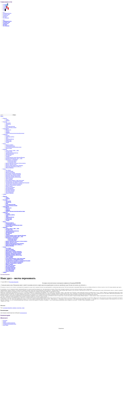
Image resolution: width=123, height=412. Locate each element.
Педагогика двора (12, 162)
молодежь (19, 307)
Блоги (4, 168)
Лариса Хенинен (9, 178)
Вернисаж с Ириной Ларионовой (13, 175)
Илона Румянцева (9, 193)
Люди (7, 137)
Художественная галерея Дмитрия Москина (15, 157)
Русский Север (6, 14)
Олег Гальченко (9, 179)
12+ (4, 12)
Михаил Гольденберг (10, 172)
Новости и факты (9, 144)
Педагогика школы (12, 160)
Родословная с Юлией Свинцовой (13, 173)
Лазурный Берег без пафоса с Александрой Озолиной (17, 182)
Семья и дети (8, 140)
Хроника (8, 120)
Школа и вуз (8, 129)
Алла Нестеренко (9, 171)
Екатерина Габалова (10, 190)
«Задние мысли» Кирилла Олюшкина (14, 183)
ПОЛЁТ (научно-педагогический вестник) (15, 133)
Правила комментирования (9, 322)
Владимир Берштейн (10, 189)
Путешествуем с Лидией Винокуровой (14, 181)
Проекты (5, 149)
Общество (5, 134)
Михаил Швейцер (10, 167)
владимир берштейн (7, 307)
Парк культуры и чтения (11, 127)
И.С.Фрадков (6, 17)
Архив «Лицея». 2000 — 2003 (12, 150)
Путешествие (8, 141)
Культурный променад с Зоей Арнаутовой (15, 180)
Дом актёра (8, 122)
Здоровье (8, 156)
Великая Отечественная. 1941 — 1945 (14, 158)
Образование (6, 128)
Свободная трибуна (10, 136)
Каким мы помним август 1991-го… (14, 166)
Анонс (7, 119)
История (5, 16)
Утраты (7, 142)
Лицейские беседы (7, 13)
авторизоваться (23, 312)
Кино (7, 125)
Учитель (7, 131)
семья (23, 307)
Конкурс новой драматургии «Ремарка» (14, 165)
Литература (5, 15)
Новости (5, 118)
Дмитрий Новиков (10, 153)
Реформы (8, 132)
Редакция (5, 320)
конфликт (14, 307)
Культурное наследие (10, 126)
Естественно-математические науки (13, 147)
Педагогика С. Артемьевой (12, 159)
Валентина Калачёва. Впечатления (13, 176)
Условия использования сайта (9, 324)
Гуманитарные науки (10, 145)
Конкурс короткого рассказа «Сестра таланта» (16, 163)
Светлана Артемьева (10, 187)
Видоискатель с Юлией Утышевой (13, 174)
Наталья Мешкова (9, 188)
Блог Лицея (8, 170)
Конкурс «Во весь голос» (11, 164)
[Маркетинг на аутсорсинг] (61, 409)
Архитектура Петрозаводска (12, 152)
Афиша (4, 194)
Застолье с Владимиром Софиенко (13, 185)
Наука (4, 143)
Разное (4, 321)
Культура (5, 121)
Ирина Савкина (9, 186)
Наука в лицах (9, 148)
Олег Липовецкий (10, 191)
